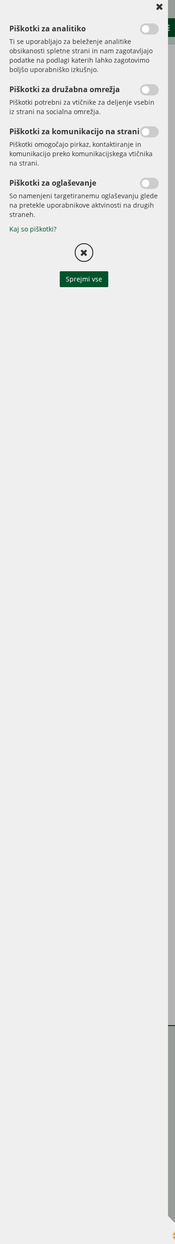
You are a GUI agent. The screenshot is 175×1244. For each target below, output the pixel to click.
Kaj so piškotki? (32, 228)
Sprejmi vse (84, 279)
